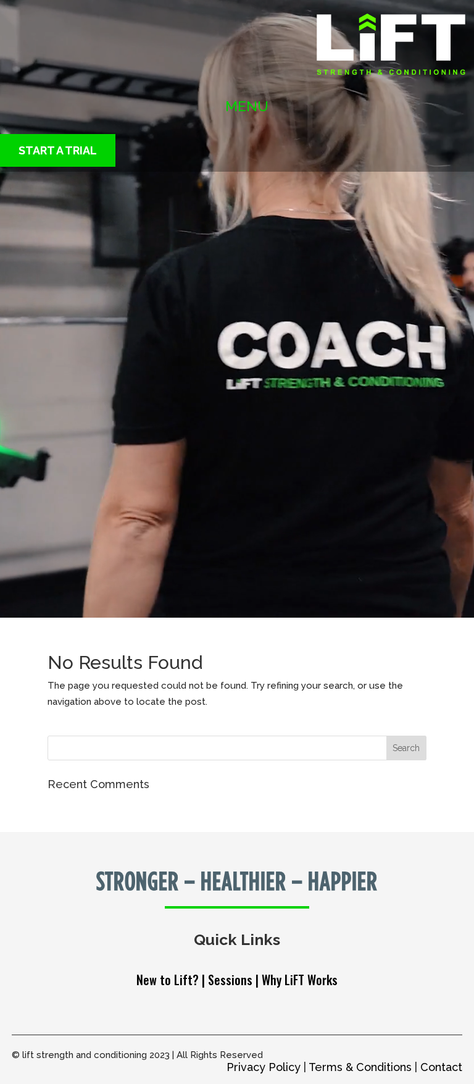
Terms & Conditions (360, 1067)
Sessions (230, 979)
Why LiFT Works (300, 979)
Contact (441, 1067)
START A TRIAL (58, 150)
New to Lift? (169, 979)
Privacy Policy (264, 1067)
